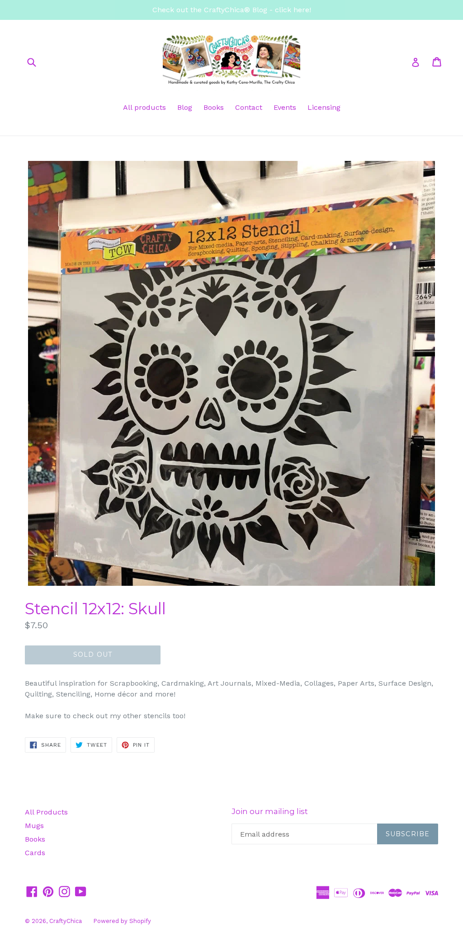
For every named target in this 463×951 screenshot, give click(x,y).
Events (285, 107)
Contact (248, 107)
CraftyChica (65, 921)
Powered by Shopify (122, 921)
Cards (35, 852)
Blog (184, 107)
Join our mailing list (270, 811)
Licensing (323, 107)
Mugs (34, 825)
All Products (46, 812)
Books (213, 107)
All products (144, 107)
